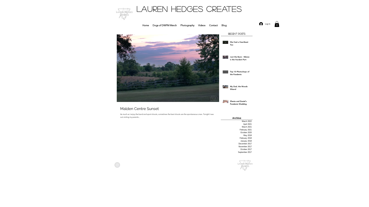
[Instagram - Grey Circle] (117, 165)
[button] (276, 24)
